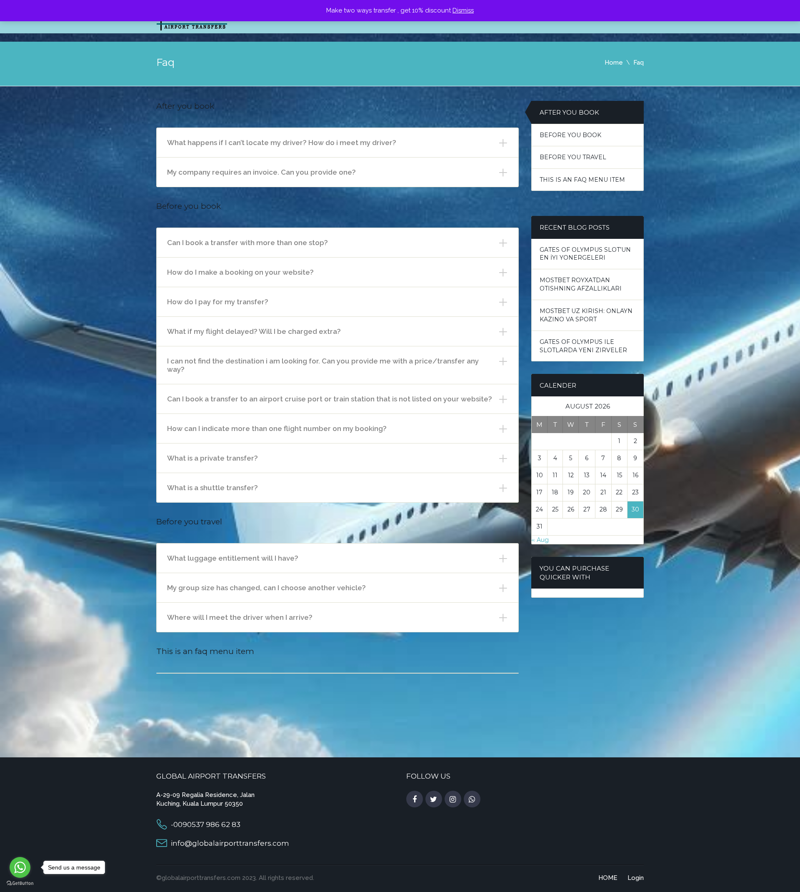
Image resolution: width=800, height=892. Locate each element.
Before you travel (573, 157)
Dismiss (463, 10)
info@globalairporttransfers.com (230, 843)
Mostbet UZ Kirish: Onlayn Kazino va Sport (586, 315)
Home (614, 62)
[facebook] (414, 799)
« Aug (540, 540)
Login (636, 878)
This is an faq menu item (582, 179)
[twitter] (433, 799)
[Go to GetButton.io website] (20, 883)
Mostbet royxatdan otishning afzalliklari (581, 284)
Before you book (570, 135)
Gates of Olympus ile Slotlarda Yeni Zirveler (583, 346)
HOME (608, 878)
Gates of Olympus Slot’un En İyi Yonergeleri (585, 254)
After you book (569, 112)
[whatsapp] (472, 799)
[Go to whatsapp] (20, 867)
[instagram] (453, 799)
